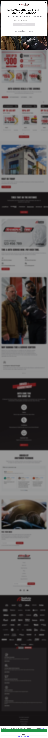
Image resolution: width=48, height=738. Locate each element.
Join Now (24, 24)
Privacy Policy (30, 31)
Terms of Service (23, 31)
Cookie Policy (20, 736)
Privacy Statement (26, 736)
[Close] (45, 2)
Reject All (24, 734)
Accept (24, 730)
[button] (46, 727)
